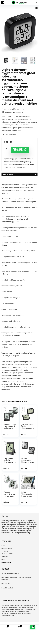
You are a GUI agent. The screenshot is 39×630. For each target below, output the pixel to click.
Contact (4, 545)
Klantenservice (7, 548)
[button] (37, 8)
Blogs (3, 559)
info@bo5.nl (10, 588)
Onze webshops (7, 554)
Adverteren (5, 565)
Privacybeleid (6, 562)
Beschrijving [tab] (8, 174)
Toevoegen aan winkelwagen (20, 150)
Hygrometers (12, 135)
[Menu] (2, 2)
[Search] (36, 2)
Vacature (5, 557)
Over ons (5, 551)
